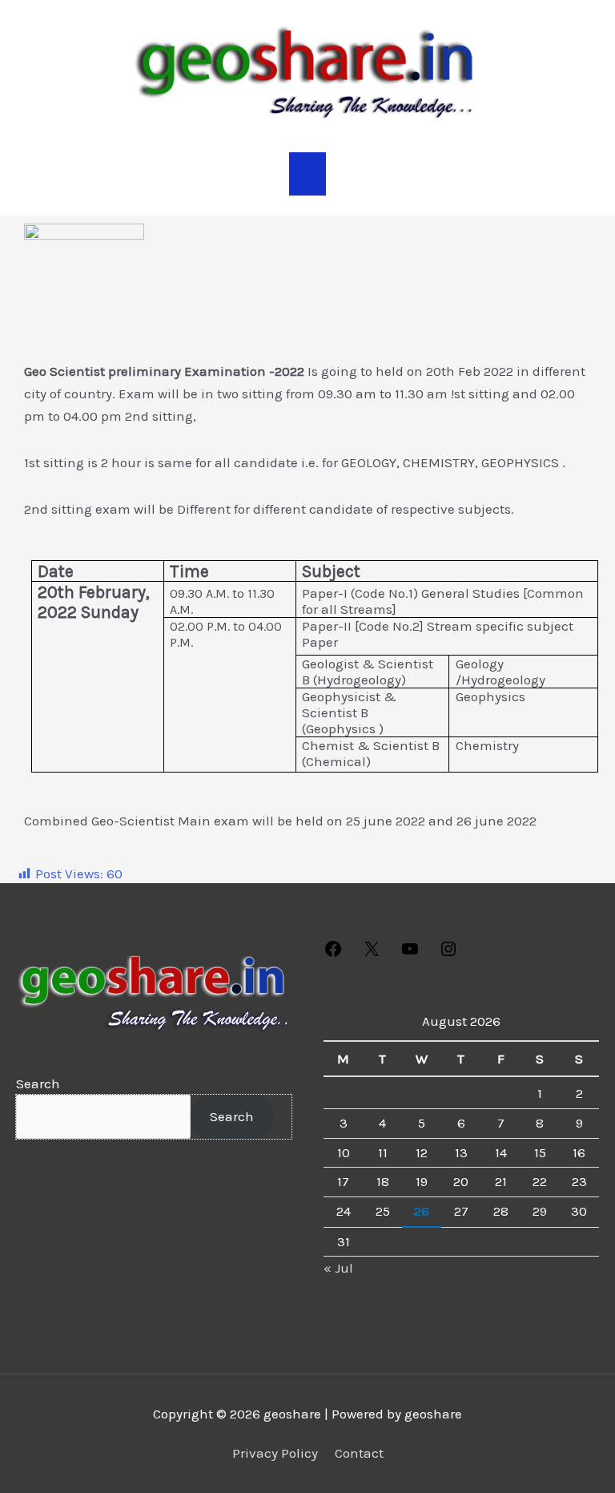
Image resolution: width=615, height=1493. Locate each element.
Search (38, 1083)
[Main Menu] (307, 174)
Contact (359, 1453)
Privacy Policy (275, 1453)
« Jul (338, 1268)
